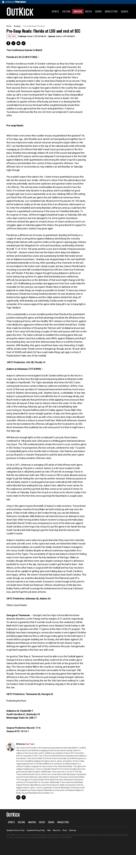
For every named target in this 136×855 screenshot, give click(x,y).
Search (124, 11)
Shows (98, 11)
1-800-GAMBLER (66, 837)
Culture (66, 11)
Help (49, 830)
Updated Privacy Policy (36, 830)
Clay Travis (12, 36)
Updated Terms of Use (15, 830)
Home (8, 26)
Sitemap (72, 830)
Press (64, 830)
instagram (18, 797)
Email (18, 43)
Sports (55, 11)
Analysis (78, 11)
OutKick (20, 11)
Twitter (13, 43)
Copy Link (24, 43)
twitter (24, 797)
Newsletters (111, 11)
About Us (56, 830)
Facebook (8, 43)
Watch (88, 11)
